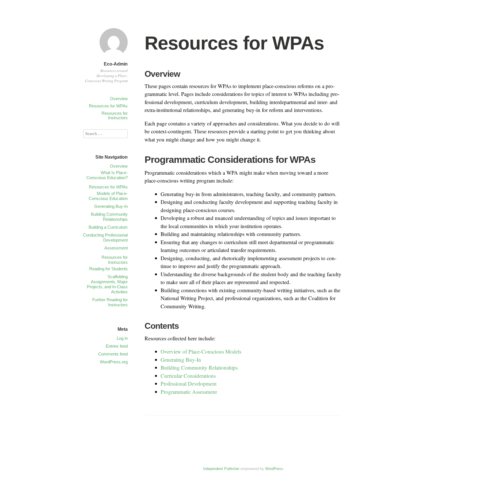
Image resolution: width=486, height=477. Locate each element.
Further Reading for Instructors (110, 302)
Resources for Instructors (115, 115)
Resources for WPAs (108, 106)
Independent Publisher (221, 469)
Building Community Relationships (199, 367)
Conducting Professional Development (105, 237)
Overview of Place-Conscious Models (201, 351)
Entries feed (117, 346)
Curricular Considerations (188, 375)
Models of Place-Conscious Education (108, 196)
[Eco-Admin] (114, 56)
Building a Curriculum (108, 227)
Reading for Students (108, 268)
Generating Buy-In (181, 359)
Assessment (116, 248)
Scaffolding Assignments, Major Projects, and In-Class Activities (107, 284)
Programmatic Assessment (189, 391)
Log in (122, 338)
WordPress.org (114, 361)
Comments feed (113, 354)
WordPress (274, 469)
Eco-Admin (116, 64)
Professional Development (189, 383)
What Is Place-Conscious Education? (107, 175)
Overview (119, 98)
